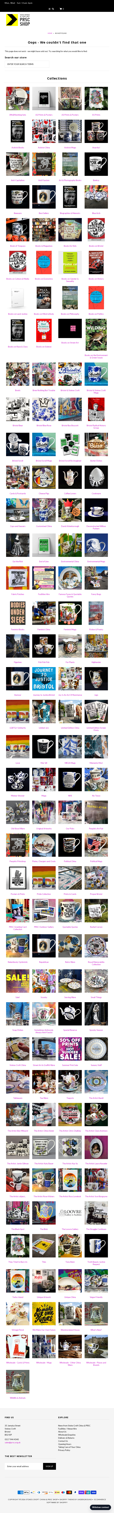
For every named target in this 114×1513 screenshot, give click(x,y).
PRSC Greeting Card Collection (18, 928)
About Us (62, 1431)
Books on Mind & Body (44, 314)
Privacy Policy (64, 1450)
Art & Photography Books (70, 180)
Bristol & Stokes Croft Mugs (96, 391)
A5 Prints (96, 115)
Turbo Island (17, 1297)
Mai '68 (44, 763)
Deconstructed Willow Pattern (96, 527)
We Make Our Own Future (44, 1330)
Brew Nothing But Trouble (44, 390)
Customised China (44, 526)
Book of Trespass (17, 246)
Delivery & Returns (66, 1438)
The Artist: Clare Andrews (96, 1131)
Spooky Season (96, 1030)
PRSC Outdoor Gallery (44, 927)
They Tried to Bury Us (17, 1262)
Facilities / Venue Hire (67, 1429)
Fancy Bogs (96, 594)
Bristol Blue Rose (44, 425)
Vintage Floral (18, 1330)
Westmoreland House (70, 1330)
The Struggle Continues (96, 1229)
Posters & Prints (18, 894)
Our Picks (70, 828)
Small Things (96, 997)
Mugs (44, 795)
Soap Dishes (17, 1030)
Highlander (96, 662)
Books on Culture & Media (17, 279)
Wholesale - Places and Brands (96, 1363)
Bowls (17, 390)
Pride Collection (44, 894)
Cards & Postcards (18, 493)
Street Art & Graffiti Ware (44, 1065)
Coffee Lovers (70, 493)
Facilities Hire (44, 594)
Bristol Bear (18, 425)
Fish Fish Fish (43, 662)
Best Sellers (44, 213)
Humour (17, 695)
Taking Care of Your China (69, 1447)
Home (50, 33)
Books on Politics (96, 314)
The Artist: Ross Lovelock (70, 1196)
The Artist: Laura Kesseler (96, 1163)
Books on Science (43, 346)
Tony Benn (70, 1262)
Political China (70, 861)
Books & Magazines (43, 246)
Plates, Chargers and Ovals (44, 861)
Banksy (96, 180)
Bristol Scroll (17, 461)
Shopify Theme (67, 1499)
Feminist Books (17, 629)
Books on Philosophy (70, 314)
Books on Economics (44, 279)
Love (18, 763)
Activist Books (18, 147)
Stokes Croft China (18, 1065)
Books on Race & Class (18, 346)
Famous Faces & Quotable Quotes (70, 595)
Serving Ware (70, 997)
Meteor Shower (17, 795)
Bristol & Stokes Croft (70, 390)
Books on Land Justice (17, 314)
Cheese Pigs (44, 493)
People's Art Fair (96, 828)
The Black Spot (17, 1229)
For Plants (70, 662)
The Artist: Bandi (96, 1098)
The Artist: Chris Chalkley (70, 1131)
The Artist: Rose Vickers (44, 1196)
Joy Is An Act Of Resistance (70, 695)
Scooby (44, 997)
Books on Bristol (96, 246)
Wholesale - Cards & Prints (17, 1362)
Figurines (18, 662)
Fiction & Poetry (96, 629)
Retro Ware (70, 962)
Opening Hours (64, 1444)
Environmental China (70, 561)
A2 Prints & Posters (43, 115)
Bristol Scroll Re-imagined (70, 461)
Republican (44, 962)
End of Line (44, 561)
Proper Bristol (96, 894)
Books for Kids (70, 246)
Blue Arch (96, 213)
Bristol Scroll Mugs (44, 461)
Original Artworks (44, 828)
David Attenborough (70, 526)
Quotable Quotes (70, 927)
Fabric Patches (17, 594)
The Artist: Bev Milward (18, 1131)
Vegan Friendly (96, 1297)
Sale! (18, 997)
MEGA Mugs (70, 763)
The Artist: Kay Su (70, 1163)
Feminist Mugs (70, 629)
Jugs (96, 695)
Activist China (44, 147)
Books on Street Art (70, 342)
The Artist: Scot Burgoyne (96, 1196)
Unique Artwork (44, 1297)
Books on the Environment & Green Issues (96, 356)
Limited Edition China (70, 728)
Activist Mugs (70, 147)
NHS (70, 795)
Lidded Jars (44, 728)
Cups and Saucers (17, 526)
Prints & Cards (70, 894)
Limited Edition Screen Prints (96, 729)
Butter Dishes (96, 461)
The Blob (44, 1229)
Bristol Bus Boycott (70, 425)
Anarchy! (96, 147)
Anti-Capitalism (17, 180)
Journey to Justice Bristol (44, 695)
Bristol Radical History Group (96, 426)
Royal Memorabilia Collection (96, 963)
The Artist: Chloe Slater (44, 1131)
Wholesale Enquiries (67, 1435)
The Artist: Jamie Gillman (18, 1163)
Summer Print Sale (70, 1065)
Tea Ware (44, 1098)
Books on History (96, 279)
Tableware (17, 1098)
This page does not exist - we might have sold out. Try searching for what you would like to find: (46, 51)
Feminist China (44, 629)
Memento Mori (96, 763)
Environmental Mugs (96, 561)
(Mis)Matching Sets (18, 115)
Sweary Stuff (96, 1065)
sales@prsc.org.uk (12, 1442)
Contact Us (63, 1441)
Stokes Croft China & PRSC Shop (42, 1499)
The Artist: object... (18, 1196)
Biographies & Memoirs (70, 213)
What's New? (96, 1330)
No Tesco (96, 795)
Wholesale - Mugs (44, 1362)
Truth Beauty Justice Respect (96, 1263)
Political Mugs (96, 861)
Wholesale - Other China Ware (70, 1363)
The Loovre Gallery (70, 1229)
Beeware (18, 213)
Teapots (70, 1098)
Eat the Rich (18, 561)
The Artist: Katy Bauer (43, 1163)
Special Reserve (70, 1030)
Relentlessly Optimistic (18, 962)
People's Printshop (18, 861)
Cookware (96, 493)
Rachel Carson (96, 927)
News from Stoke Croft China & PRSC (74, 1425)
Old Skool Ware (18, 828)
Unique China (70, 1297)
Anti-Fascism (43, 180)
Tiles (44, 1262)
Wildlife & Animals (18, 1398)
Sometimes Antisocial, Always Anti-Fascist (43, 1031)
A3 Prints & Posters (70, 115)
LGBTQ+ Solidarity (18, 728)
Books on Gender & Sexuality (70, 280)
